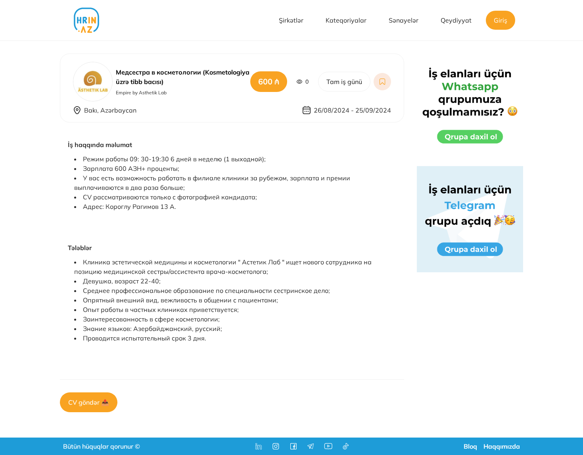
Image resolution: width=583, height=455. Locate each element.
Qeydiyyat (456, 20)
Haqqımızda (501, 446)
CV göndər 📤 (88, 402)
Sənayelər (403, 20)
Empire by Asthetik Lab (141, 93)
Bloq (470, 446)
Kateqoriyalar (346, 20)
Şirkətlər (291, 20)
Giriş (500, 20)
